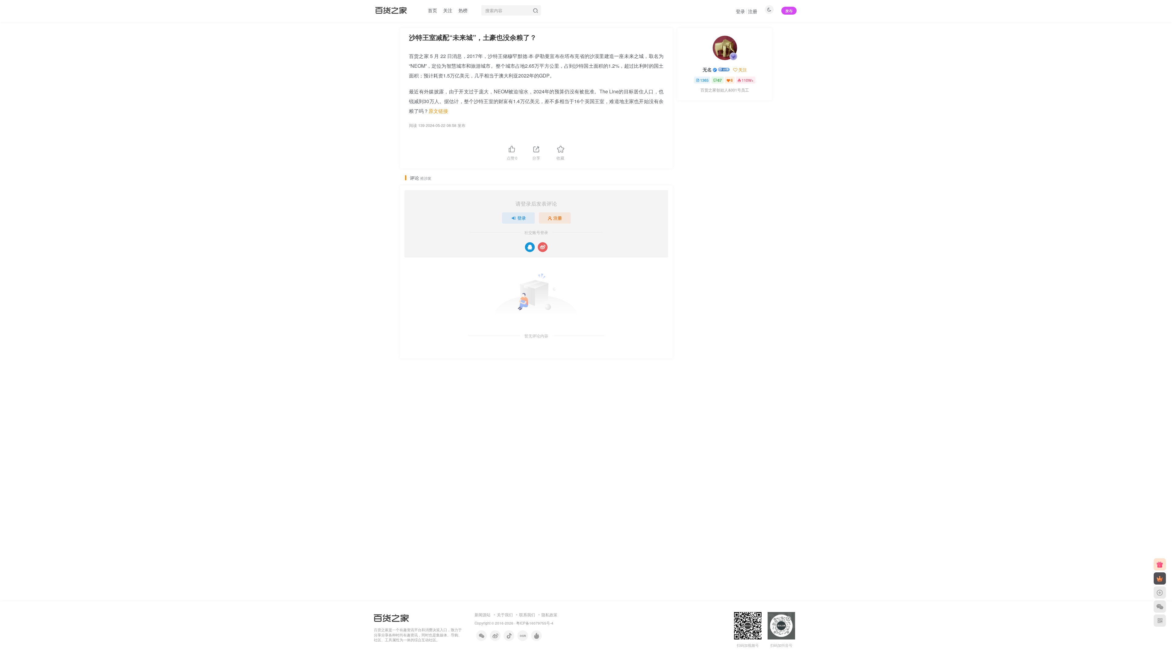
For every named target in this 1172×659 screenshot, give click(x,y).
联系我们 (527, 615)
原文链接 (438, 110)
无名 (707, 69)
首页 (432, 10)
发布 (789, 10)
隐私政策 (549, 615)
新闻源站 (482, 615)
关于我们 (505, 615)
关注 (447, 10)
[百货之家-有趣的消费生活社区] (391, 617)
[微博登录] (543, 247)
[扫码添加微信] (1160, 606)
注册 (752, 11)
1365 (704, 80)
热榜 (463, 10)
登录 (740, 11)
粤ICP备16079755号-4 (534, 623)
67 (720, 80)
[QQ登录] (530, 247)
